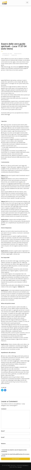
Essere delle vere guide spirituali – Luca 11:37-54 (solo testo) (13, 46)
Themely (19, 467)
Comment (3, 409)
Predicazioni (17, 53)
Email (3, 437)
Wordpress (25, 465)
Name (3, 431)
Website (3, 443)
